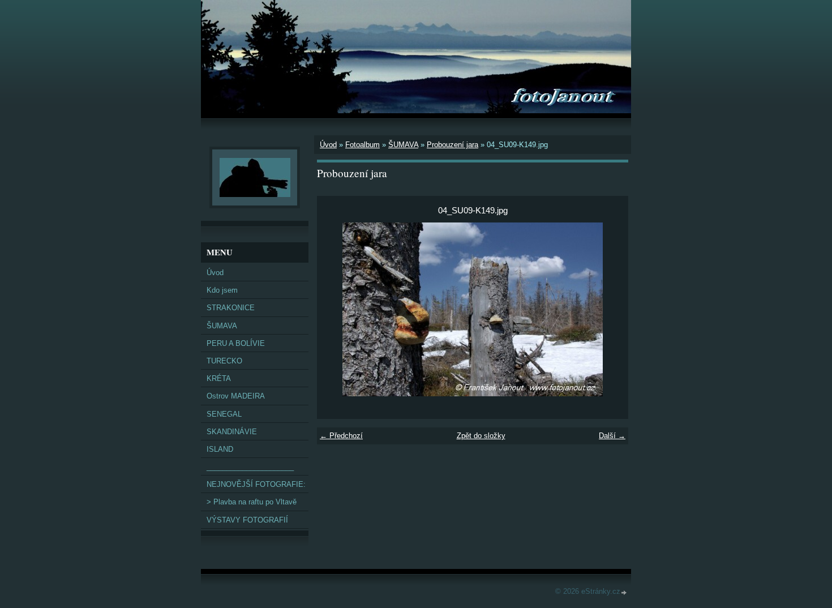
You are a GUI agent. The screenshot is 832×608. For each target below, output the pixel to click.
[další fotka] (610, 309)
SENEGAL (224, 414)
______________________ (250, 467)
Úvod (328, 144)
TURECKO (224, 361)
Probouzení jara (452, 144)
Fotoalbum (362, 144)
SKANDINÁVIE (232, 431)
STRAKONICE (231, 307)
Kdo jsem (222, 290)
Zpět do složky (481, 435)
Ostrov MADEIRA (236, 396)
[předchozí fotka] (335, 309)
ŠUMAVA (403, 144)
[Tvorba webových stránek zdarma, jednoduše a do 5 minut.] (624, 592)
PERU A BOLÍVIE (236, 343)
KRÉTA (219, 378)
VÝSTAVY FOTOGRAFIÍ (247, 520)
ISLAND (220, 449)
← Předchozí (341, 435)
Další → (612, 435)
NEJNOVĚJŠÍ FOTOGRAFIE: (256, 484)
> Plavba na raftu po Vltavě (252, 502)
